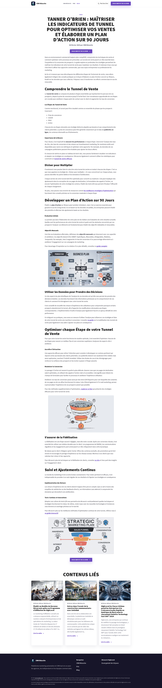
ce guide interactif (51, 513)
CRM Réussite (67, 3)
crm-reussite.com (39, 678)
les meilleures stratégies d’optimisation (98, 191)
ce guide (91, 320)
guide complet (102, 246)
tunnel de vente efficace (63, 159)
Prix (74, 3)
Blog (78, 3)
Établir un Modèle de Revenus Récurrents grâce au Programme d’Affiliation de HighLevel (46, 608)
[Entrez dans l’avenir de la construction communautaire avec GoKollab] (81, 591)
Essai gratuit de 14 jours (121, 3)
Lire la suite (37, 633)
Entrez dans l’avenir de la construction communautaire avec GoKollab (79, 608)
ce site (97, 460)
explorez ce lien (86, 389)
